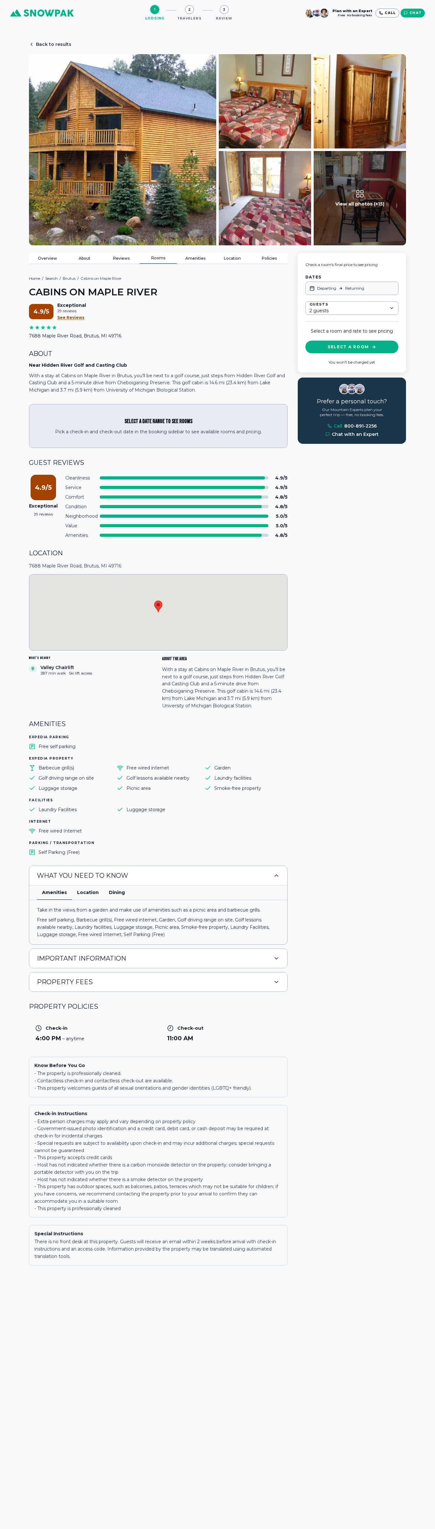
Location (232, 258)
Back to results (53, 44)
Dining (117, 892)
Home (34, 278)
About (84, 258)
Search (51, 278)
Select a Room (348, 346)
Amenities (195, 258)
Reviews (121, 258)
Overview (47, 258)
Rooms (158, 258)
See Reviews (70, 317)
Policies (269, 258)
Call (355, 426)
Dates (313, 277)
